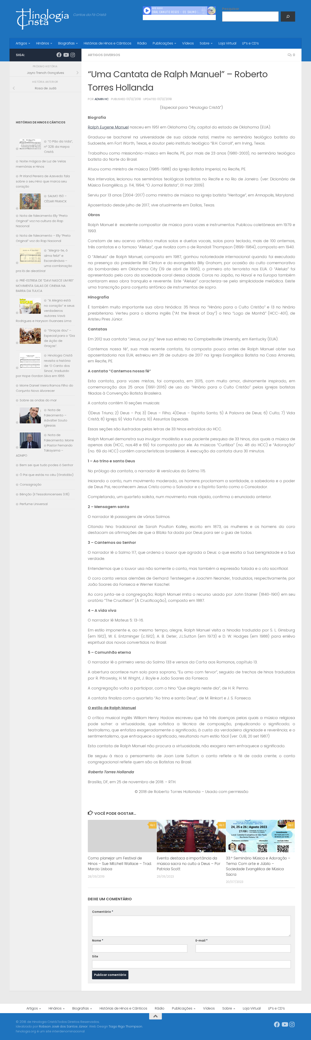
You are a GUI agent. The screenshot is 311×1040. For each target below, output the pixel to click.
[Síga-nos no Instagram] (72, 54)
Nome (97, 940)
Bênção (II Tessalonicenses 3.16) (44, 494)
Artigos (21, 43)
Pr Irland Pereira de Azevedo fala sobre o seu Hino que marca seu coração (43, 181)
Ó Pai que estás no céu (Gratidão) (46, 474)
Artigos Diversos (104, 54)
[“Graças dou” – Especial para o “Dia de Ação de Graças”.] (28, 336)
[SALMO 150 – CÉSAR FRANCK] (28, 202)
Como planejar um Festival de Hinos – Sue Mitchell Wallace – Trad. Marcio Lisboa (120, 864)
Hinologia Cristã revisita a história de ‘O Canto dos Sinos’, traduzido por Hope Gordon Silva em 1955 (44, 365)
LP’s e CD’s (250, 43)
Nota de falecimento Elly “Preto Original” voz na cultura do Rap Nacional (42, 220)
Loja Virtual (227, 43)
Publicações (163, 43)
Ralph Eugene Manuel (108, 127)
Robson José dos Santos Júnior (63, 1026)
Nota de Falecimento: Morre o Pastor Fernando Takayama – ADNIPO (45, 445)
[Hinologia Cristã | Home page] (42, 19)
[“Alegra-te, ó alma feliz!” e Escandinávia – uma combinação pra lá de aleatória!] (28, 256)
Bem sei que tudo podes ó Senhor (46, 465)
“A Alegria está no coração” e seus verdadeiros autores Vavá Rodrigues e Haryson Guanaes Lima (45, 310)
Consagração (30, 484)
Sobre (204, 43)
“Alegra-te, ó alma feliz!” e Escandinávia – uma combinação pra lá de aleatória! (44, 260)
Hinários (42, 43)
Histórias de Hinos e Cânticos (107, 43)
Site (95, 956)
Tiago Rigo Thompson (125, 1026)
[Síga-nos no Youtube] (65, 54)
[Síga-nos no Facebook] (59, 54)
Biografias (66, 43)
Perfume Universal (34, 504)
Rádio (142, 43)
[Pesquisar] (288, 16)
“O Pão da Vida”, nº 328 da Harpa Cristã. (58, 146)
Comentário (102, 912)
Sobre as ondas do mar (38, 400)
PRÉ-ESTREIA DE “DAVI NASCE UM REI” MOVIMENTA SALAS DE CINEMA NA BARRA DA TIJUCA (45, 285)
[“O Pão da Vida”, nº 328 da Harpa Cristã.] (28, 145)
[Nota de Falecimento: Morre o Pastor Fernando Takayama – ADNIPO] (28, 441)
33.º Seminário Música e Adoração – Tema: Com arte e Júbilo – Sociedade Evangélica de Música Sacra (258, 866)
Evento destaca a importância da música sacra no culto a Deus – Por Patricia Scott (188, 864)
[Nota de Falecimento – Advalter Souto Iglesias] (28, 416)
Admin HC (102, 99)
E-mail (201, 940)
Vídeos (188, 43)
